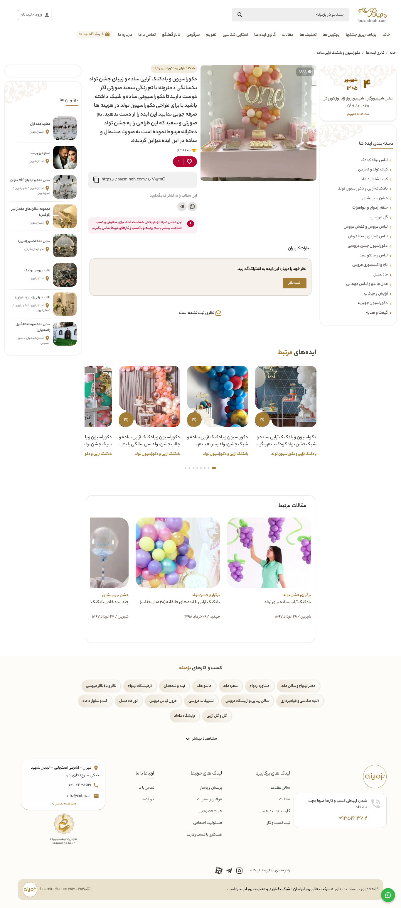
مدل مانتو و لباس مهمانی (367, 284)
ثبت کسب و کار (278, 823)
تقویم (211, 35)
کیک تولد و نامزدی (373, 170)
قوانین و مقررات (209, 799)
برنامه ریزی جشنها (361, 35)
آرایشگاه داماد (184, 716)
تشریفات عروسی (201, 701)
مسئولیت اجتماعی (207, 823)
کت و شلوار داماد (374, 179)
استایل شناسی (235, 35)
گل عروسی (379, 217)
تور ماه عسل (128, 701)
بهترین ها (331, 35)
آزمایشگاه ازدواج (140, 686)
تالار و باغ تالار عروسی (101, 686)
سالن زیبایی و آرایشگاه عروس (247, 701)
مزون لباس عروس (163, 701)
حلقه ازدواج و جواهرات (370, 208)
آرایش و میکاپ (376, 294)
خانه (386, 35)
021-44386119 (80, 785)
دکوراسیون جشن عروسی (368, 246)
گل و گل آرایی (217, 716)
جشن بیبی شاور (375, 198)
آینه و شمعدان (174, 686)
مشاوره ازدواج (259, 686)
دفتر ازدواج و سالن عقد (298, 686)
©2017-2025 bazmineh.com (65, 889)
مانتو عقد (204, 686)
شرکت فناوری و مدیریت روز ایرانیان (262, 889)
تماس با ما (147, 35)
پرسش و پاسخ (211, 787)
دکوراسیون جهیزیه (373, 303)
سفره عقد (230, 686)
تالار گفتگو (171, 35)
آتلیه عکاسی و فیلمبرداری (300, 701)
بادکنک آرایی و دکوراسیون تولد (363, 189)
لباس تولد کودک (374, 160)
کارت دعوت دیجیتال (274, 811)
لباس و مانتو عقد (374, 256)
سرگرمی (193, 35)
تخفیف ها (308, 35)
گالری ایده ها (265, 35)
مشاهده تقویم (358, 114)
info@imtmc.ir (79, 796)
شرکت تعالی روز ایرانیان (312, 889)
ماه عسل (380, 275)
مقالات (288, 35)
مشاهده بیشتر (204, 738)
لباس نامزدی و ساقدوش (368, 237)
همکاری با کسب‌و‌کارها (204, 834)
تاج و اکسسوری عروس (370, 265)
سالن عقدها (280, 787)
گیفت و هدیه (377, 313)
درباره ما (125, 35)
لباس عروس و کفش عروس (366, 227)
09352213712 (352, 818)
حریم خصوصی (210, 811)
